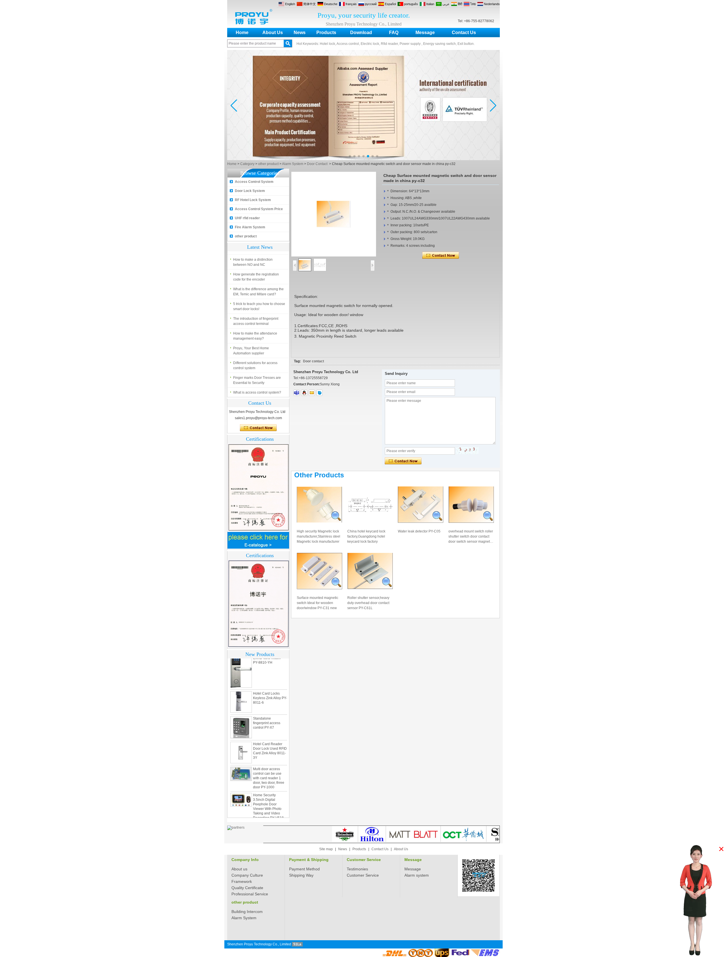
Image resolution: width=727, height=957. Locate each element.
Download (361, 32)
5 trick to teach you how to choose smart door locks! (259, 306)
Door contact (313, 361)
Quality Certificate (247, 887)
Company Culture (247, 875)
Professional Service (249, 894)
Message (425, 32)
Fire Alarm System (250, 227)
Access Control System (254, 182)
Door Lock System (250, 191)
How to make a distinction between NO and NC (253, 262)
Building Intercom (247, 911)
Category (247, 164)
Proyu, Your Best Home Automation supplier (251, 350)
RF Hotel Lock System (253, 200)
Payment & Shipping (309, 859)
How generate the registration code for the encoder (256, 276)
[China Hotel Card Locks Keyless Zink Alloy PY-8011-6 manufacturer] (241, 697)
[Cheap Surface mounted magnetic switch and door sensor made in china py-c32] (333, 214)
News (300, 32)
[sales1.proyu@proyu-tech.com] (312, 393)
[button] (350, 156)
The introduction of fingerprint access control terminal (255, 321)
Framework (241, 881)
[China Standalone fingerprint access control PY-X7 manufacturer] (241, 723)
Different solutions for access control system (255, 365)
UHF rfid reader (247, 218)
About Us (272, 32)
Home (242, 32)
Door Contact (317, 164)
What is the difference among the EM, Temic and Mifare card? (258, 291)
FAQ (393, 32)
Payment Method (304, 869)
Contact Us (464, 32)
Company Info (245, 859)
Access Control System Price (259, 209)
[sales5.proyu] (296, 393)
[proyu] (319, 393)
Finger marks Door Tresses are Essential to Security (257, 380)
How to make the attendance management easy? (255, 335)
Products (326, 32)
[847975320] (304, 393)
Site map (326, 849)
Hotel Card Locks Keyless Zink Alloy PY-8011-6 (270, 693)
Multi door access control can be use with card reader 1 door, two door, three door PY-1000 (268, 773)
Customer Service (364, 859)
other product (268, 164)
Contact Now (258, 428)
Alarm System (292, 164)
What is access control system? (257, 392)
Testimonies (357, 869)
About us (239, 869)
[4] (363, 159)
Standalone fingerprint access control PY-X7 (266, 718)
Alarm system (416, 875)
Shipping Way (301, 875)
